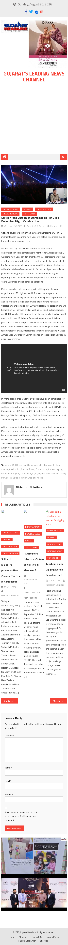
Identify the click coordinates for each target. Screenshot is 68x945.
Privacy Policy (52, 937)
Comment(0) (56, 226)
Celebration (14, 469)
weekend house (35, 477)
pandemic (55, 473)
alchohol (43, 465)
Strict (15, 477)
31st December (19, 465)
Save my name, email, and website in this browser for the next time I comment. (22, 816)
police (9, 477)
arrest (51, 465)
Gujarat (28, 209)
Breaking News (10, 209)
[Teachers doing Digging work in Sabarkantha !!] (56, 518)
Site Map (44, 940)
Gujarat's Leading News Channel (34, 76)
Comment (10, 735)
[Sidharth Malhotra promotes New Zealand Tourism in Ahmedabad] (11, 519)
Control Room (27, 469)
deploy (59, 469)
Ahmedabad (32, 465)
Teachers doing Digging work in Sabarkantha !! (55, 569)
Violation (23, 477)
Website (9, 794)
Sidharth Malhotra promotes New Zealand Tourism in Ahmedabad (10, 570)
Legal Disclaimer (28, 940)
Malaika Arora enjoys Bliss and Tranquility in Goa (60, 701)
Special (29, 540)
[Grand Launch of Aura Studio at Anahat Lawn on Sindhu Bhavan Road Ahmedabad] (34, 856)
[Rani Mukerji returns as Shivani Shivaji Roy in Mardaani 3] (34, 516)
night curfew (44, 473)
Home (12, 937)
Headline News (10, 213)
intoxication (25, 473)
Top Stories (29, 213)
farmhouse (6, 473)
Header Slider (44, 209)
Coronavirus (41, 469)
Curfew (51, 469)
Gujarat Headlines (32, 592)
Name (8, 767)
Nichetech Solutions (36, 226)
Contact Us (37, 937)
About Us (23, 937)
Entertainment (33, 526)
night (34, 473)
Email (8, 781)
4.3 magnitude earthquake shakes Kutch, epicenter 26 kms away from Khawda (12, 701)
